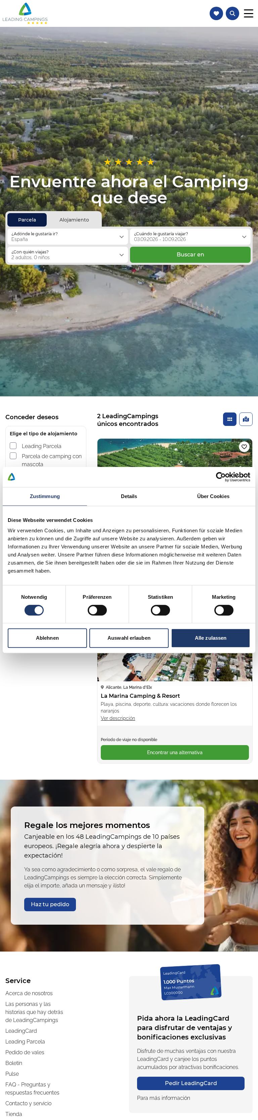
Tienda (13, 1114)
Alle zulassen (210, 638)
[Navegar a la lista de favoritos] (216, 13)
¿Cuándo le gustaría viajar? (161, 233)
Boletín (13, 1063)
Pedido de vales (24, 1052)
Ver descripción (118, 718)
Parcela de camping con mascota (52, 460)
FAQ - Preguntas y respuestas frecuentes (32, 1088)
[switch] (97, 610)
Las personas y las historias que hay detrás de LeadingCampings (34, 1012)
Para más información (163, 1098)
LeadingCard (21, 1031)
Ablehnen (47, 638)
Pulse (12, 1074)
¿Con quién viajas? (30, 251)
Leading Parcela (41, 446)
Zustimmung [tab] (45, 496)
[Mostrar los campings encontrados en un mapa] (246, 419)
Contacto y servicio (28, 1103)
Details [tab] (129, 496)
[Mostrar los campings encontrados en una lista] (229, 419)
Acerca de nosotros (29, 993)
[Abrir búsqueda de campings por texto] (232, 13)
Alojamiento (74, 220)
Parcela (27, 220)
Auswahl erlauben (129, 638)
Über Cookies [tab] (213, 496)
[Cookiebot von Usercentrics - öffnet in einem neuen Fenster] (220, 477)
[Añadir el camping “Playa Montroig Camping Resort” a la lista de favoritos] (244, 446)
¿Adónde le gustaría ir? (34, 233)
